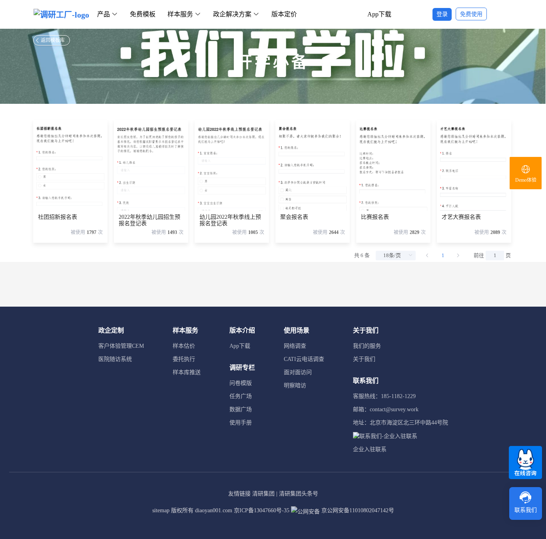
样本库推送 (187, 372)
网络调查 (295, 346)
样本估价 (184, 346)
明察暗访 (295, 385)
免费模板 (142, 14)
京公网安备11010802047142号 (357, 510)
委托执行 (184, 359)
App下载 (379, 14)
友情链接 (239, 494)
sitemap (160, 510)
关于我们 (364, 359)
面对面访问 (298, 372)
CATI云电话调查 (304, 359)
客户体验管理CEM (121, 346)
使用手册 (240, 423)
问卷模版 (240, 383)
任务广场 (240, 396)
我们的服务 (367, 346)
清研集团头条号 (298, 494)
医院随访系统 (115, 359)
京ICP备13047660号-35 (261, 510)
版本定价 (284, 14)
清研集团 (263, 494)
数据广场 (240, 409)
